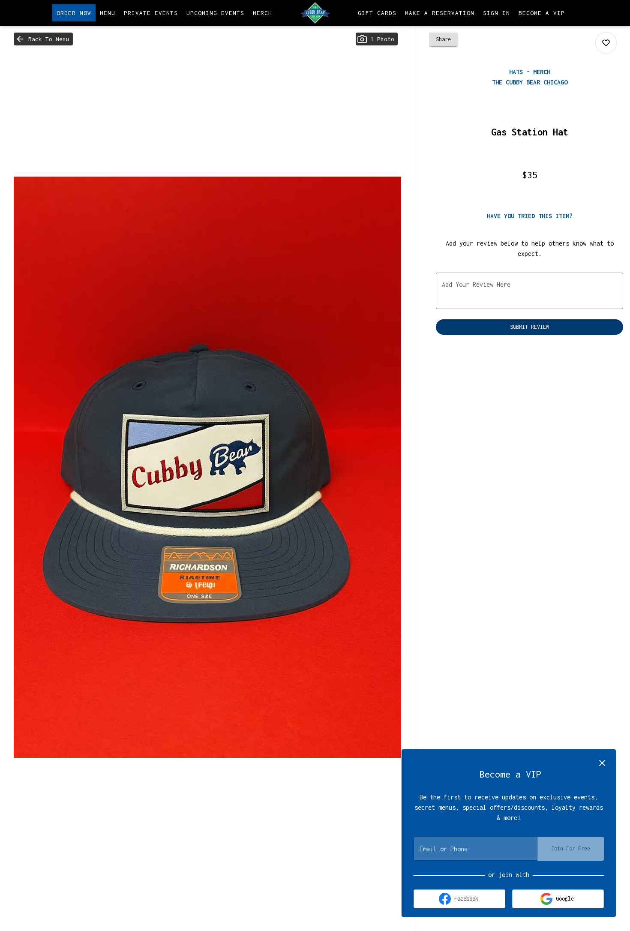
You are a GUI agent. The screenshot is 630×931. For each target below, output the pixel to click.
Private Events (151, 12)
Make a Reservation (439, 12)
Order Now (74, 12)
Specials (373, 30)
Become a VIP (542, 12)
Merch (262, 12)
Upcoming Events (215, 12)
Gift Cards (377, 12)
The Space (414, 30)
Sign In (496, 12)
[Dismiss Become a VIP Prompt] (602, 763)
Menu (107, 12)
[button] (43, 39)
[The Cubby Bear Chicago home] (315, 13)
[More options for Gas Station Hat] (606, 43)
